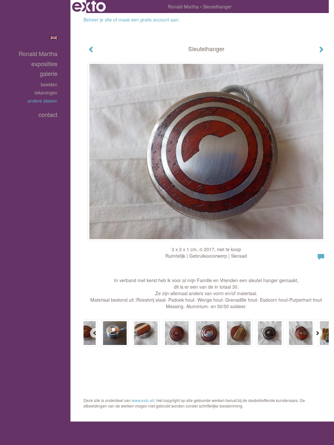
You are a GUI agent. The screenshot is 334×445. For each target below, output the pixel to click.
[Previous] (95, 333)
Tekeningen (46, 92)
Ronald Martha (183, 6)
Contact (47, 114)
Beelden (49, 84)
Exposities (44, 64)
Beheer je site (98, 19)
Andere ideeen (42, 100)
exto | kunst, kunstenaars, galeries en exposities (88, 6)
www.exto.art (143, 400)
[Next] (317, 333)
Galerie (48, 73)
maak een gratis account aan (148, 19)
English (53, 38)
